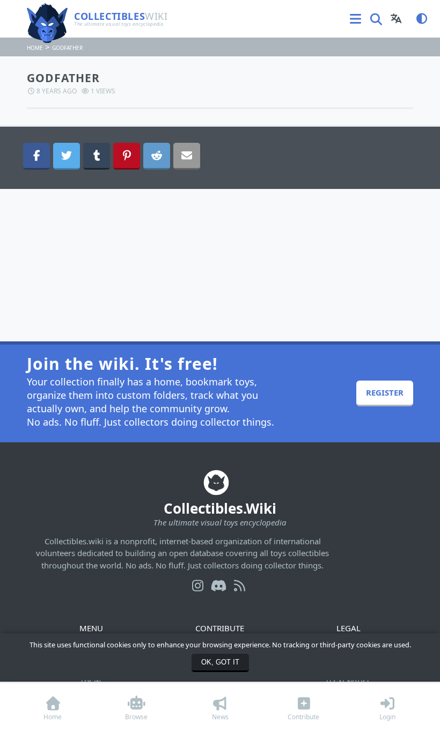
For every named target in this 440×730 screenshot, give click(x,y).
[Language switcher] (396, 19)
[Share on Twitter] (66, 156)
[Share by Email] (186, 156)
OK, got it (220, 662)
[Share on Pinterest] (126, 156)
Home (35, 48)
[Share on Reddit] (156, 156)
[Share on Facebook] (36, 156)
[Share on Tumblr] (96, 156)
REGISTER (385, 392)
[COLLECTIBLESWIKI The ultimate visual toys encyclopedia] (84, 4)
